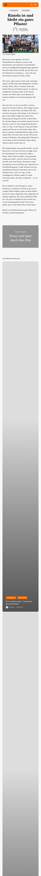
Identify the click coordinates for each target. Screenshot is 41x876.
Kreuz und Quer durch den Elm (20, 236)
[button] (35, 5)
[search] (31, 5)
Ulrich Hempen (23, 29)
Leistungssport (14, 10)
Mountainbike (26, 10)
